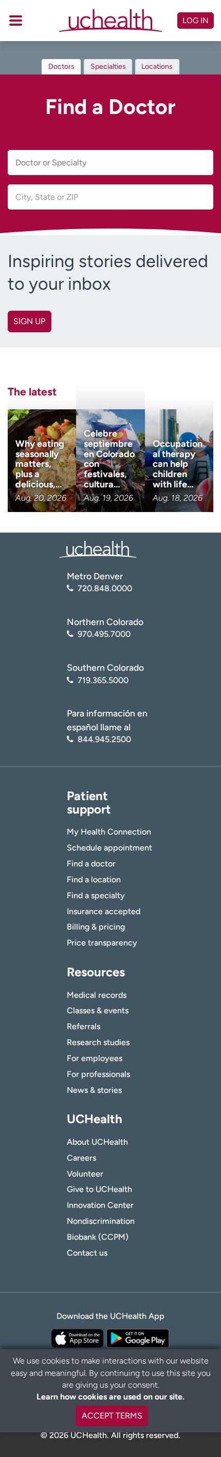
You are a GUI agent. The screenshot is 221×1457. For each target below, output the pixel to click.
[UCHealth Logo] (97, 549)
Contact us (87, 1253)
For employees (94, 1058)
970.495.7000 (104, 634)
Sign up (29, 321)
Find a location (94, 879)
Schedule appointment (109, 848)
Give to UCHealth (99, 1189)
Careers (81, 1158)
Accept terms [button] (112, 1416)
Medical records (96, 995)
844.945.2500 (104, 739)
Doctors (61, 66)
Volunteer (85, 1174)
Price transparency (102, 943)
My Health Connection (109, 832)
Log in (195, 20)
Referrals (83, 1026)
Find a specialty (96, 895)
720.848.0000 (105, 588)
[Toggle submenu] (15, 20)
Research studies (98, 1042)
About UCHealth (97, 1142)
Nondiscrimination (101, 1221)
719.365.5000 (103, 680)
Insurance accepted (103, 911)
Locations (157, 66)
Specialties (108, 66)
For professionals (98, 1074)
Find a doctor (91, 863)
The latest (32, 391)
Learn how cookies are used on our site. (110, 1397)
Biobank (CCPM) (97, 1237)
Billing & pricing (96, 927)
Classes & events (97, 1010)
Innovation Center (100, 1205)
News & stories (94, 1090)
